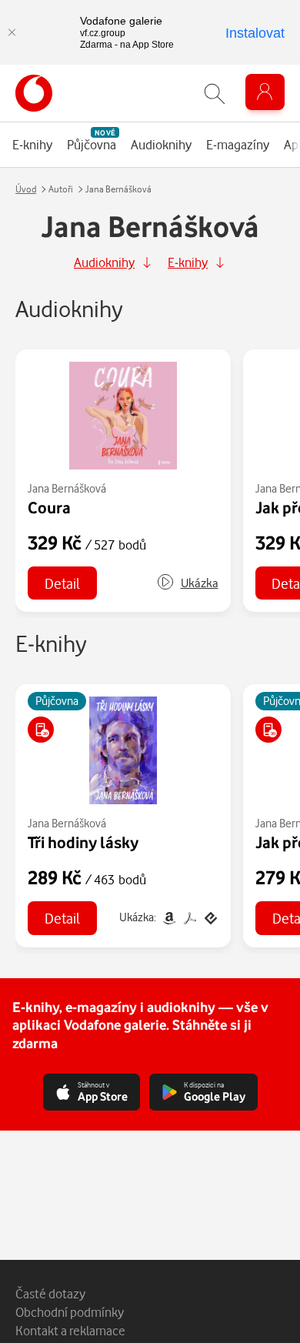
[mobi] (169, 917)
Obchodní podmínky (69, 1312)
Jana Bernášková (67, 488)
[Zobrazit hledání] (214, 93)
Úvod (25, 189)
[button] (187, 583)
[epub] (209, 917)
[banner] (33, 93)
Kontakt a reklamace (70, 1330)
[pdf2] (189, 917)
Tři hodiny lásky (83, 842)
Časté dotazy (50, 1293)
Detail (62, 583)
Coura (49, 507)
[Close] (11, 32)
